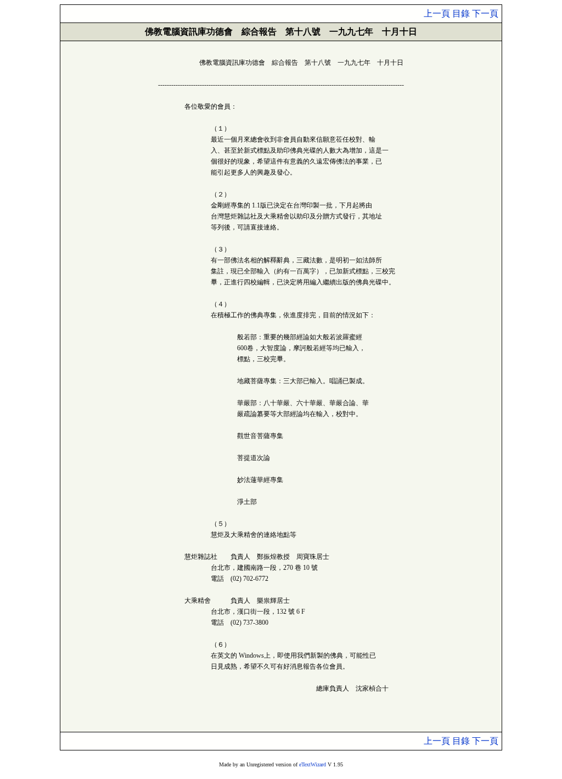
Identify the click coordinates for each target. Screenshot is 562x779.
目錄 (461, 13)
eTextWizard (312, 764)
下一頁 (485, 13)
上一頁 (437, 13)
